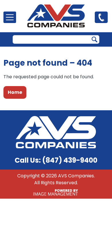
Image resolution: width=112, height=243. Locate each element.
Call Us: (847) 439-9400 (56, 160)
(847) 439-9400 (101, 17)
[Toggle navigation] (9, 17)
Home (15, 92)
